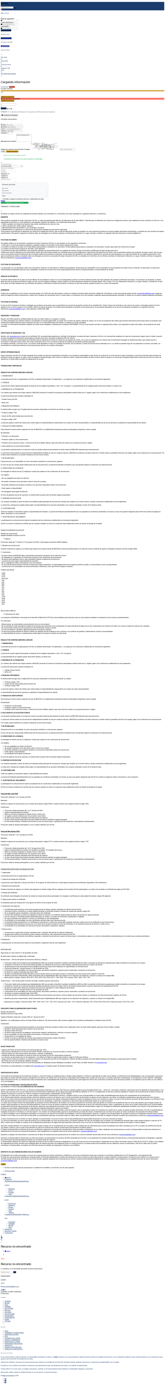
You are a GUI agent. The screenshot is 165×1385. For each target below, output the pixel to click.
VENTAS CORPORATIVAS (13, 1347)
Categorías (8, 1179)
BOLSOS (7, 1310)
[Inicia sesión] (1, 1236)
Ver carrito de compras (8, 74)
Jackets (11, 1213)
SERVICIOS (8, 1345)
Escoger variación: (7, 89)
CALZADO (11, 1222)
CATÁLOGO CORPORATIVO (14, 1349)
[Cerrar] (1, 17)
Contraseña (5, 26)
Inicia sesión (10, 1171)
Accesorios (12, 1204)
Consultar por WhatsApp (10, 115)
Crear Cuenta (7, 38)
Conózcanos (9, 1233)
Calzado (11, 1192)
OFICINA (7, 1321)
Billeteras (11, 1189)
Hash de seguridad (7, 19)
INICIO (8, 1178)
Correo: (3, 129)
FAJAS (7, 1319)
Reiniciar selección (8, 97)
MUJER (7, 1200)
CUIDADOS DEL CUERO (12, 1338)
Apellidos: (4, 127)
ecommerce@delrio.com (23, 258)
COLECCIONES (10, 1314)
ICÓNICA (7, 1185)
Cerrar (3, 151)
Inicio (6, 1331)
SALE (6, 1218)
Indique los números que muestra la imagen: (15, 149)
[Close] (1, 54)
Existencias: (5, 87)
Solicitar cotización (12, 151)
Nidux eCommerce (8, 1375)
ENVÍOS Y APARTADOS (12, 1340)
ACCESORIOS (9, 1316)
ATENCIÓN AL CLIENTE (12, 1342)
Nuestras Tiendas (10, 1231)
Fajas (10, 1194)
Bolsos (10, 1191)
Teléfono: (4, 131)
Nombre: (3, 125)
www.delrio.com (15, 336)
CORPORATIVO (10, 1318)
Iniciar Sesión (6, 30)
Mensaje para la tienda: (8, 141)
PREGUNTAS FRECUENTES (14, 1344)
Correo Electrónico (7, 22)
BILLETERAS (9, 1308)
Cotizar (4, 108)
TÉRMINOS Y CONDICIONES (14, 1333)
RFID (6, 1336)
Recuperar (5, 46)
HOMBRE (11, 1224)
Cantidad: (4, 133)
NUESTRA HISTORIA (11, 1335)
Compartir (4, 112)
